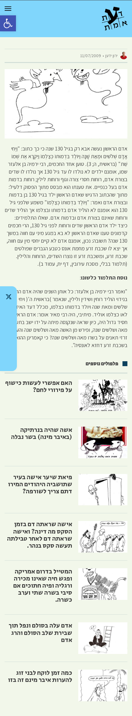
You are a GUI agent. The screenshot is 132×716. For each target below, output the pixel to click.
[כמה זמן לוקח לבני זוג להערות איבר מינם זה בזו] (102, 685)
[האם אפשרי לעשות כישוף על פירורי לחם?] (102, 395)
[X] (8, 296)
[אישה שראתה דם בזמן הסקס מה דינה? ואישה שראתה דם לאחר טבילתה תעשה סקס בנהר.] (102, 537)
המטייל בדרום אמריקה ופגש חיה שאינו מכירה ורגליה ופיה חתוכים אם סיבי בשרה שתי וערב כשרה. (42, 585)
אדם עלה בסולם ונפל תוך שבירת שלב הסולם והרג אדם (40, 632)
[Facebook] (8, 344)
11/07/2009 (90, 55)
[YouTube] (8, 360)
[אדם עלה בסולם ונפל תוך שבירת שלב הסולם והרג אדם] (102, 638)
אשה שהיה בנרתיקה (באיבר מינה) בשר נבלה (41, 433)
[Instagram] (8, 328)
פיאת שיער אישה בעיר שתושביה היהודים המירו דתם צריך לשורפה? (40, 484)
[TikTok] (8, 312)
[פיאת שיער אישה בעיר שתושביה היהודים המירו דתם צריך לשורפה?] (102, 490)
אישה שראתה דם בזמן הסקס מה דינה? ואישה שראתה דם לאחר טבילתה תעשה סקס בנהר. (39, 535)
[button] (8, 23)
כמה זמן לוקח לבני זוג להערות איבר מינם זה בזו (40, 676)
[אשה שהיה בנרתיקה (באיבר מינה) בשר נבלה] (102, 442)
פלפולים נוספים (102, 363)
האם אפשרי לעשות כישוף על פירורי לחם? (38, 386)
